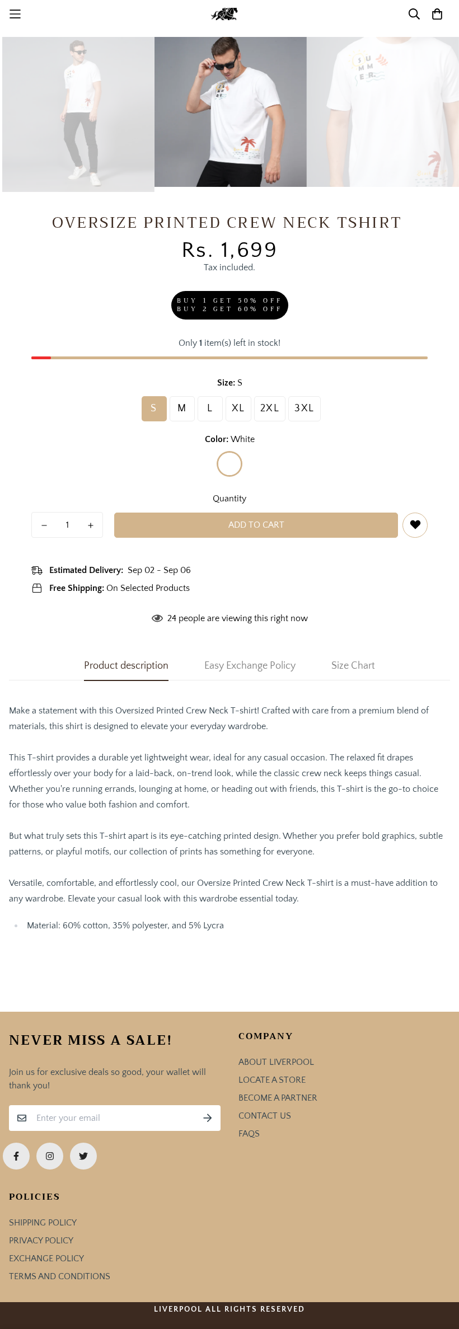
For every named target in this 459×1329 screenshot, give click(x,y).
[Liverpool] (230, 14)
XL (238, 408)
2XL (270, 408)
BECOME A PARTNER (277, 1098)
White (229, 464)
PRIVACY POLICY (41, 1241)
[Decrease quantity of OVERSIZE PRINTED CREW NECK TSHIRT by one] (44, 525)
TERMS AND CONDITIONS (59, 1276)
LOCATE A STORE (272, 1080)
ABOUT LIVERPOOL (276, 1062)
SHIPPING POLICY (43, 1223)
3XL (304, 408)
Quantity (229, 499)
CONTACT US (264, 1116)
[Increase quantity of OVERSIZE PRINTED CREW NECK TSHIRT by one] (90, 525)
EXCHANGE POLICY (46, 1258)
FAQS (249, 1134)
